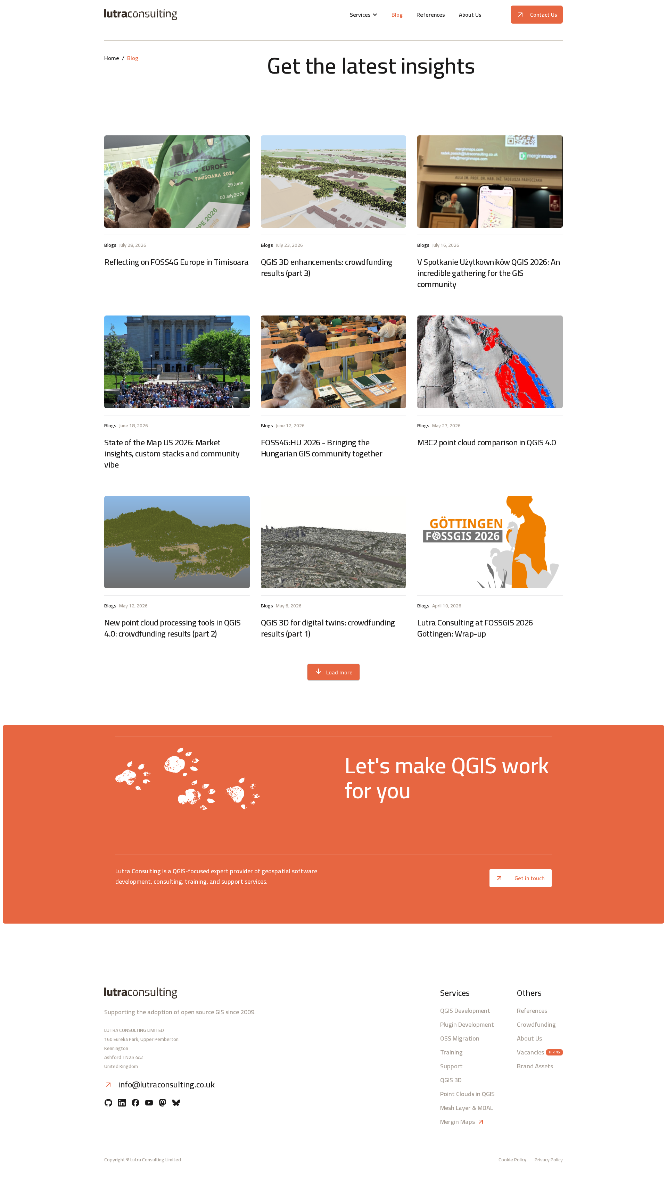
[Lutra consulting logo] (179, 14)
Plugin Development (467, 1024)
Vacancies (530, 1052)
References (431, 14)
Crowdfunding (536, 1024)
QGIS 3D (451, 1080)
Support (451, 1066)
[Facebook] (135, 1103)
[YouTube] (149, 1103)
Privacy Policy (549, 1159)
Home (111, 58)
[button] (364, 14)
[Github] (108, 1103)
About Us (470, 14)
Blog (397, 14)
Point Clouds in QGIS (467, 1094)
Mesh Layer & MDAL (466, 1108)
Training (451, 1052)
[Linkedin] (122, 1103)
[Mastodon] (162, 1103)
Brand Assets (535, 1066)
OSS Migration (459, 1038)
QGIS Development (465, 1010)
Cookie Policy (512, 1159)
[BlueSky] (176, 1103)
